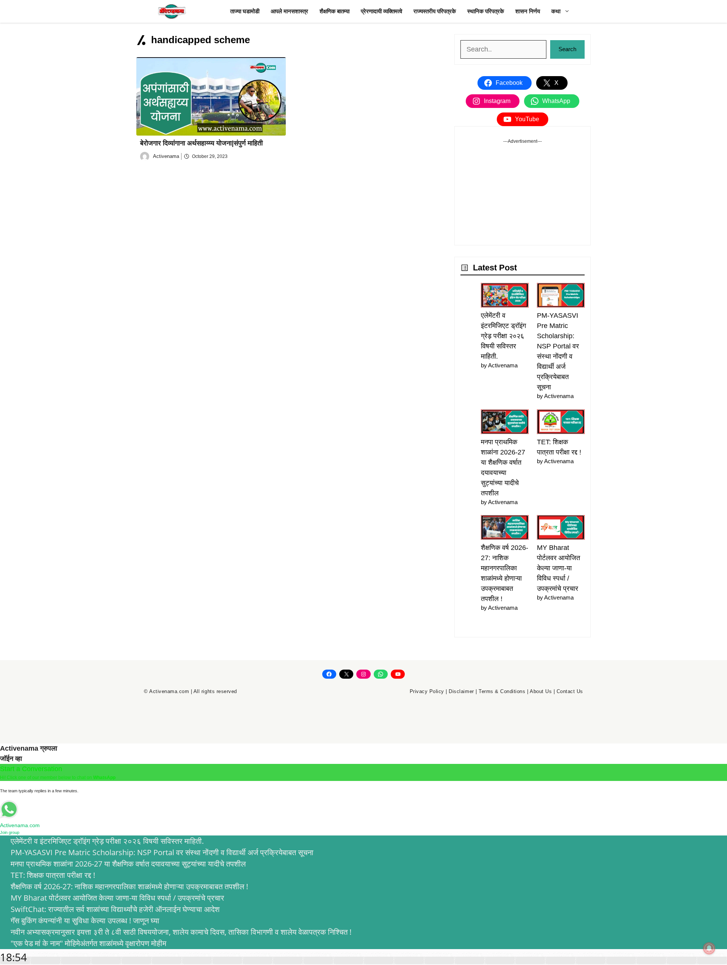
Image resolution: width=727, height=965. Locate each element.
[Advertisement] (522, 192)
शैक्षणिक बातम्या (334, 11)
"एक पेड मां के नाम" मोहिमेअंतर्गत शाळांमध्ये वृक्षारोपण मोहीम (88, 943)
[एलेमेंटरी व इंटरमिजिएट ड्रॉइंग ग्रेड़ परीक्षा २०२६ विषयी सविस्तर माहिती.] (505, 297)
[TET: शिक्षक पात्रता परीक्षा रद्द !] (561, 423)
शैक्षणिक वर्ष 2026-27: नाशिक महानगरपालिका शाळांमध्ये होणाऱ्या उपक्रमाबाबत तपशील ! (129, 886)
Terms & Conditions (502, 691)
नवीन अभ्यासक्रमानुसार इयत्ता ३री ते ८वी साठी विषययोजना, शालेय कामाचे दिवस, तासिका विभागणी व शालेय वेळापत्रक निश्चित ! (181, 932)
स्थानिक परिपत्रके (485, 11)
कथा (555, 11)
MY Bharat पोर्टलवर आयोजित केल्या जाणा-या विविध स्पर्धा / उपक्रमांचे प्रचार (558, 568)
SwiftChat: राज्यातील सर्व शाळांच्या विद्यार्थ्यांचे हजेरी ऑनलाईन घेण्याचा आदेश (115, 909)
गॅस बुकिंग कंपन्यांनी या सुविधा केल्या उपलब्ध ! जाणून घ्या (85, 920)
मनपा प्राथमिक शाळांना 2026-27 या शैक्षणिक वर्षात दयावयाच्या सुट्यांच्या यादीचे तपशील (128, 864)
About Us (541, 691)
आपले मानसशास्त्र (289, 11)
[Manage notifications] (709, 948)
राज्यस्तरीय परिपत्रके (434, 11)
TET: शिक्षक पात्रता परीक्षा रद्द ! (53, 875)
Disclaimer (461, 691)
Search (567, 49)
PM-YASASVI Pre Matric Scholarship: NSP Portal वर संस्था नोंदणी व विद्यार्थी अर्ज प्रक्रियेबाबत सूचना (162, 852)
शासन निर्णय (527, 11)
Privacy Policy (427, 691)
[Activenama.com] (172, 11)
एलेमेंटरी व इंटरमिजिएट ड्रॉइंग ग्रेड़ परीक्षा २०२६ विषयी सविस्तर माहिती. (503, 336)
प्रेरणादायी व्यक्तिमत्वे (381, 11)
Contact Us (570, 691)
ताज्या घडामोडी (244, 11)
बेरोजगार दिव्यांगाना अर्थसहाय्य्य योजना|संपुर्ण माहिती (201, 143)
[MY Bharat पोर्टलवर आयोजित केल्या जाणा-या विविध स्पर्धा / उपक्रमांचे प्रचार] (561, 529)
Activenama (166, 156)
